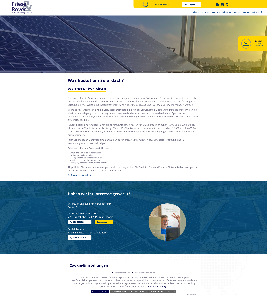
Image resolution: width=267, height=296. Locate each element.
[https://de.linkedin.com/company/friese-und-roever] (227, 4)
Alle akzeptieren (100, 291)
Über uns (237, 12)
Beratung (216, 12)
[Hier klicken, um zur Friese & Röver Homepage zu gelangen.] (22, 7)
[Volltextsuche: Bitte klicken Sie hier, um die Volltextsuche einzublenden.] (261, 11)
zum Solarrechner (161, 4)
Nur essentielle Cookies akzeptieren (129, 291)
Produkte (195, 12)
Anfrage (255, 12)
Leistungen (205, 12)
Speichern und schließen (162, 291)
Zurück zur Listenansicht (79, 175)
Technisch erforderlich (122, 273)
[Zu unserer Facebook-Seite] (217, 4)
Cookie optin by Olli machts (192, 294)
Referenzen (226, 12)
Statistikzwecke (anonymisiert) (144, 273)
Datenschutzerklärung (155, 286)
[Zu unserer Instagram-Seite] (222, 4)
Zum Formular (259, 45)
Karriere (246, 12)
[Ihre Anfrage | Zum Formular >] (246, 43)
